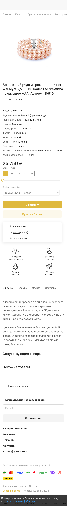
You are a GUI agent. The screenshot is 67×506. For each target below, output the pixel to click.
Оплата (36, 288)
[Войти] (55, 5)
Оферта (33, 486)
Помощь (8, 440)
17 (5, 173)
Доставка (50, 288)
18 (12, 173)
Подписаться (33, 418)
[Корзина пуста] (62, 5)
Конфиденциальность (15, 486)
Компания (9, 434)
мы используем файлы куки (21, 501)
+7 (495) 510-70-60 (15, 451)
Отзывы (22, 288)
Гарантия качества (16, 273)
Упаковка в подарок (49, 258)
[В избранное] (48, 99)
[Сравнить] (55, 99)
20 (25, 173)
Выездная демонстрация (16, 258)
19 (18, 173)
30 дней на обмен (49, 273)
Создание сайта (11, 490)
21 (32, 173)
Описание (8, 288)
